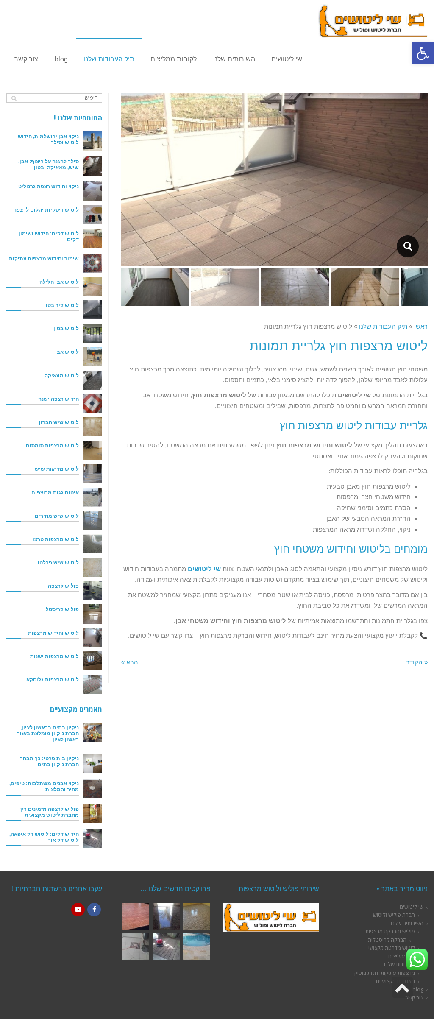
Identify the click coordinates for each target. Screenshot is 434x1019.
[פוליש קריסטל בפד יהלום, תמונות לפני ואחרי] (166, 916)
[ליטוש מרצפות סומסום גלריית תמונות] (135, 946)
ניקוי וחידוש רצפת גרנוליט (48, 186)
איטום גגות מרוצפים (55, 492)
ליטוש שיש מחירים (57, 516)
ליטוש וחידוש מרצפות (53, 633)
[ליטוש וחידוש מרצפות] (92, 637)
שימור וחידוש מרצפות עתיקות (44, 258)
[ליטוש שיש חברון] (92, 426)
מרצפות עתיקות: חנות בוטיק (384, 973)
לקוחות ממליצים (405, 956)
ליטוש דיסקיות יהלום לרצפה (46, 209)
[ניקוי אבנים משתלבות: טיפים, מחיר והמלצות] (92, 788)
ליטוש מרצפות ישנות (54, 656)
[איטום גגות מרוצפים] (92, 497)
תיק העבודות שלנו (383, 326)
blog (417, 989)
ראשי (421, 326)
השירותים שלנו (407, 923)
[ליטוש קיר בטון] (92, 309)
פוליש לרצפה (63, 586)
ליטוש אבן (67, 352)
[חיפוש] (13, 98)
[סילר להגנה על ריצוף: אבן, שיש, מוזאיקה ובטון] (92, 166)
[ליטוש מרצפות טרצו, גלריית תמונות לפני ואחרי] (196, 916)
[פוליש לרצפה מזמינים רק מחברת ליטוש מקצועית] (92, 813)
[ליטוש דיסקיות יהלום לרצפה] (92, 214)
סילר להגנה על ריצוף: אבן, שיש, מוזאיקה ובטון (48, 164)
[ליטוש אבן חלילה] (92, 286)
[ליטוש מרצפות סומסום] (92, 450)
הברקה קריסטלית (387, 940)
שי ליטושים (411, 906)
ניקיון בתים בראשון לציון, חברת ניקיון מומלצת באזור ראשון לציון (48, 733)
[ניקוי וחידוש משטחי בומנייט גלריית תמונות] (135, 916)
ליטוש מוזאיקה (62, 375)
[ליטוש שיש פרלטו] (92, 567)
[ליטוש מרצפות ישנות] (92, 660)
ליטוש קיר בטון (61, 305)
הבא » (129, 662)
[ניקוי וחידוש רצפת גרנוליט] (92, 191)
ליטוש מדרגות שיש (57, 469)
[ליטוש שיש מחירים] (92, 520)
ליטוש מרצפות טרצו (56, 539)
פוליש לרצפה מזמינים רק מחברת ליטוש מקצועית (49, 812)
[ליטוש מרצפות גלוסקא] (92, 684)
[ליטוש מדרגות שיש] (92, 473)
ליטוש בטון (66, 328)
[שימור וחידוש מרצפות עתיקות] (92, 263)
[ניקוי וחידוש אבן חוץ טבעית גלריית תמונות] (196, 946)
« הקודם (416, 662)
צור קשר (414, 997)
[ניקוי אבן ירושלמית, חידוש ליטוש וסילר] (92, 141)
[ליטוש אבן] (92, 356)
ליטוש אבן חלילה (59, 282)
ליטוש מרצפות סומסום (52, 445)
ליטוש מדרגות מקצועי (391, 948)
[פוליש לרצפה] (92, 590)
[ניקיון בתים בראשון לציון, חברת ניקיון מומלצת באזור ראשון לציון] (92, 732)
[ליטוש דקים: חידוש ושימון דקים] (92, 238)
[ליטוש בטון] (92, 333)
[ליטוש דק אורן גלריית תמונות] (166, 946)
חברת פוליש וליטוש (394, 914)
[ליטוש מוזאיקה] (92, 380)
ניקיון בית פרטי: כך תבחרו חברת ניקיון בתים (48, 761)
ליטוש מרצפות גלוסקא (52, 679)
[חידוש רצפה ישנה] (92, 403)
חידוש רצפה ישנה (58, 399)
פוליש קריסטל (62, 609)
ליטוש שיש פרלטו (58, 562)
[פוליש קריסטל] (92, 613)
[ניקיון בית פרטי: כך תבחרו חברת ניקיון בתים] (92, 763)
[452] (407, 246)
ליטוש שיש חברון (59, 422)
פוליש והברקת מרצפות (390, 931)
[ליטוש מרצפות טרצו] (92, 543)
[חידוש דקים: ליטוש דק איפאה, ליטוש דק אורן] (92, 838)
